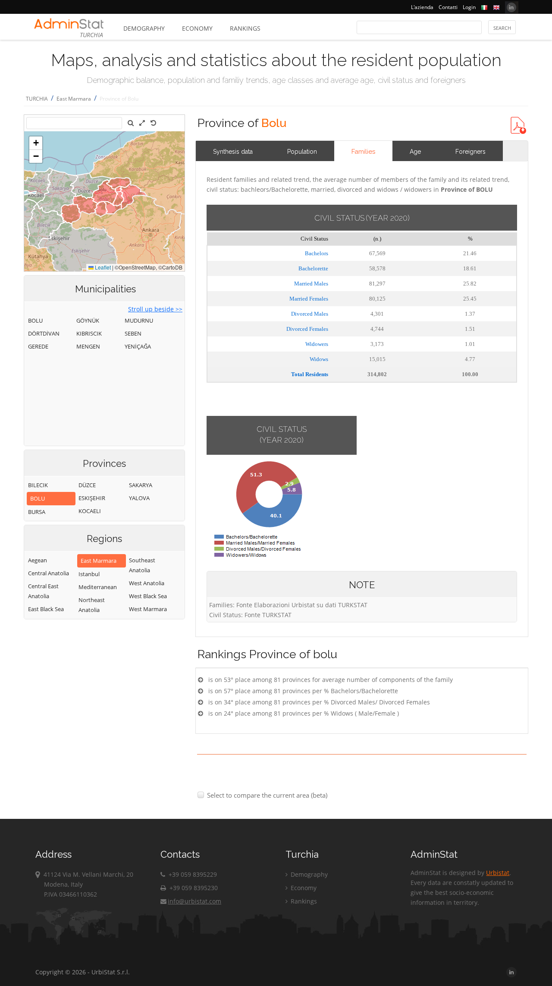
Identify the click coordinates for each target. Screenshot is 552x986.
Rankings (245, 28)
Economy (197, 28)
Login (469, 7)
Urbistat (497, 873)
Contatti (448, 7)
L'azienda (422, 7)
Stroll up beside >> (155, 309)
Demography (144, 28)
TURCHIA (37, 98)
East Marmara (73, 98)
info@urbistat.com (194, 901)
